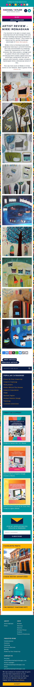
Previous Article (9, 362)
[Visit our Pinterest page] (16, 5)
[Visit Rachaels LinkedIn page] (18, 5)
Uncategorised (17, 19)
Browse (19, 623)
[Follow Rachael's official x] (13, 5)
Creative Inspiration (11, 390)
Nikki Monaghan (21, 42)
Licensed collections (11, 404)
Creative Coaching (10, 382)
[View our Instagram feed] (7, 5)
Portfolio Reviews (9, 647)
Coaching (7, 645)
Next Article (10, 359)
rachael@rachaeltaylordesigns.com (15, 660)
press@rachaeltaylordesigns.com (14, 668)
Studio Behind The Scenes (13, 387)
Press (6, 625)
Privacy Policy (21, 630)
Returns (19, 628)
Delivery (20, 625)
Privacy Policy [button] (19, 680)
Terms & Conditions (23, 634)
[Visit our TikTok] (21, 5)
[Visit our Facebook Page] (10, 5)
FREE (6, 393)
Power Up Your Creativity (13, 379)
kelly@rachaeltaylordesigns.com (14, 664)
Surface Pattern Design (12, 398)
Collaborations (8, 641)
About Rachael (8, 623)
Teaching (7, 401)
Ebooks (6, 649)
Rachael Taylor (9, 395)
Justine (16, 69)
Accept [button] (17, 683)
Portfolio (7, 643)
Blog (17, 17)
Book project (8, 384)
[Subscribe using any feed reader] (27, 5)
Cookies (19, 632)
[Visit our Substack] (24, 5)
